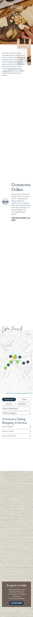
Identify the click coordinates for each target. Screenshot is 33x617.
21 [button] (10, 356)
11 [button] (28, 362)
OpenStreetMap (17, 393)
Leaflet (9, 393)
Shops (24, 399)
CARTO (31, 393)
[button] (5, 368)
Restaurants (8, 399)
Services (9, 404)
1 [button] (23, 363)
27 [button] (8, 365)
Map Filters (22, 404)
